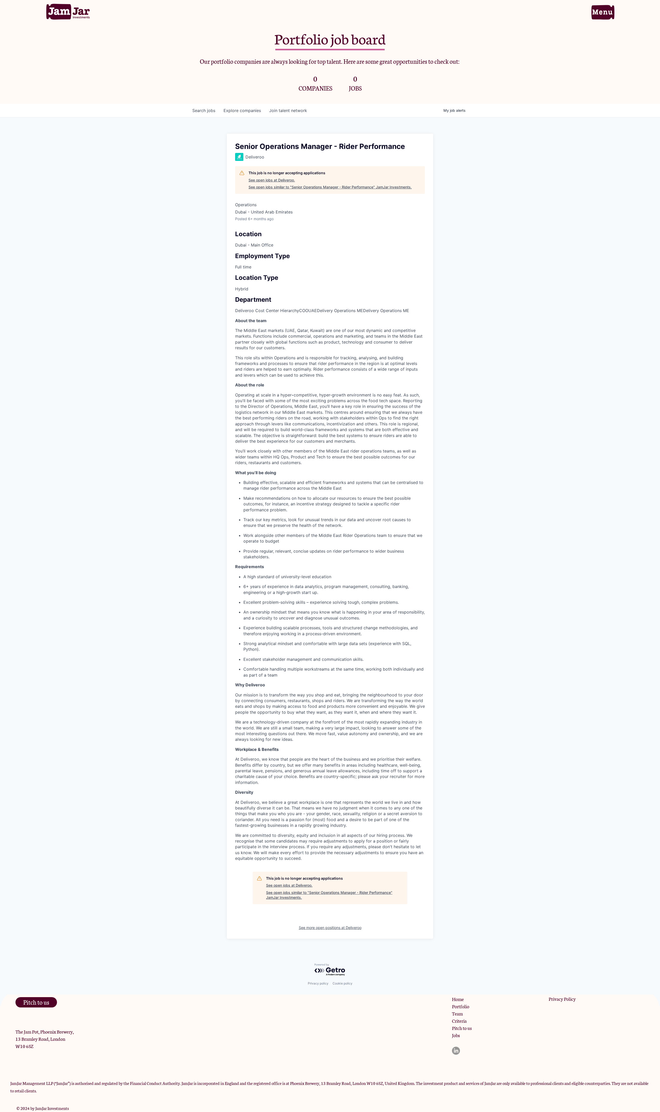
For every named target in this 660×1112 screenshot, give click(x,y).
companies (242, 110)
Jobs (456, 1035)
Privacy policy (318, 983)
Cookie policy (342, 983)
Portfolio (460, 1006)
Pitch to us (462, 1027)
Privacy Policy (562, 998)
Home (458, 999)
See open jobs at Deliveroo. (272, 180)
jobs (203, 110)
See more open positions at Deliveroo (330, 927)
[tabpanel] (330, 589)
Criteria (459, 1020)
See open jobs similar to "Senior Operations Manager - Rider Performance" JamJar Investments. (330, 187)
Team (457, 1013)
